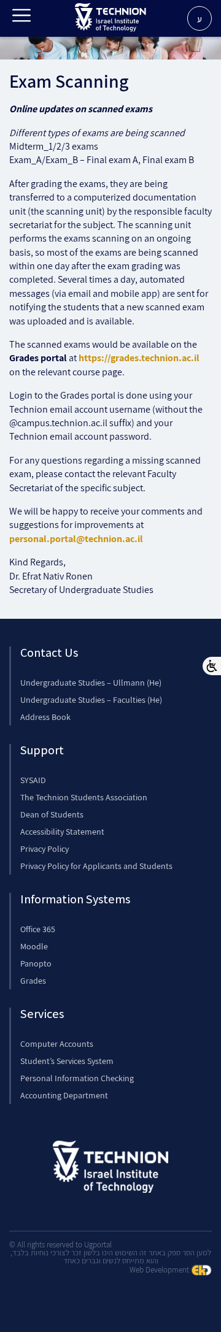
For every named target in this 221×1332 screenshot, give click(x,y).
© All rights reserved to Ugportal (60, 1244)
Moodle (34, 946)
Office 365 (37, 929)
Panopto (36, 963)
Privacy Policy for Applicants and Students (96, 865)
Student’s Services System (67, 1060)
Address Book (45, 716)
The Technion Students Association (83, 797)
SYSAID (33, 780)
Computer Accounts (56, 1043)
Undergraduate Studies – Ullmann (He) (90, 682)
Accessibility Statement (62, 831)
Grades (33, 980)
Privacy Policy (44, 848)
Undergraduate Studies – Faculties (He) (91, 699)
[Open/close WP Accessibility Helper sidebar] (212, 666)
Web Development (160, 1270)
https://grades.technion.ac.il (139, 357)
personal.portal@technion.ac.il (76, 538)
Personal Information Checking (77, 1078)
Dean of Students (51, 814)
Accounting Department (64, 1095)
